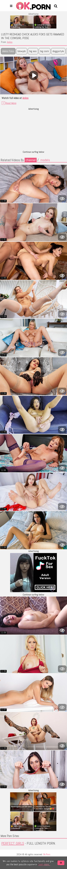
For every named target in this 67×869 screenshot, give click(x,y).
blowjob (22, 51)
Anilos (9, 42)
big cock (44, 51)
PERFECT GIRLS (12, 843)
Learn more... (44, 864)
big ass (33, 51)
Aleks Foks (8, 51)
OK (61, 862)
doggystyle (58, 51)
